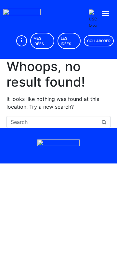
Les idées (66, 41)
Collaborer (98, 41)
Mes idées (38, 41)
